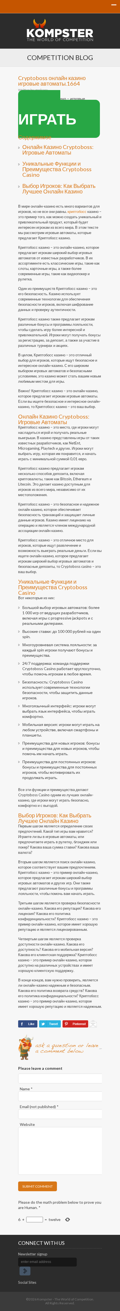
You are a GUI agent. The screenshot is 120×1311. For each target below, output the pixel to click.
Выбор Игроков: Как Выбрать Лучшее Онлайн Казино (58, 188)
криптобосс (77, 211)
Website (27, 1124)
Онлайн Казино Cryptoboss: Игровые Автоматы (57, 149)
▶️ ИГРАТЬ (47, 114)
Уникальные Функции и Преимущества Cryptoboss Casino (57, 169)
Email (39, 1106)
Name (26, 1088)
